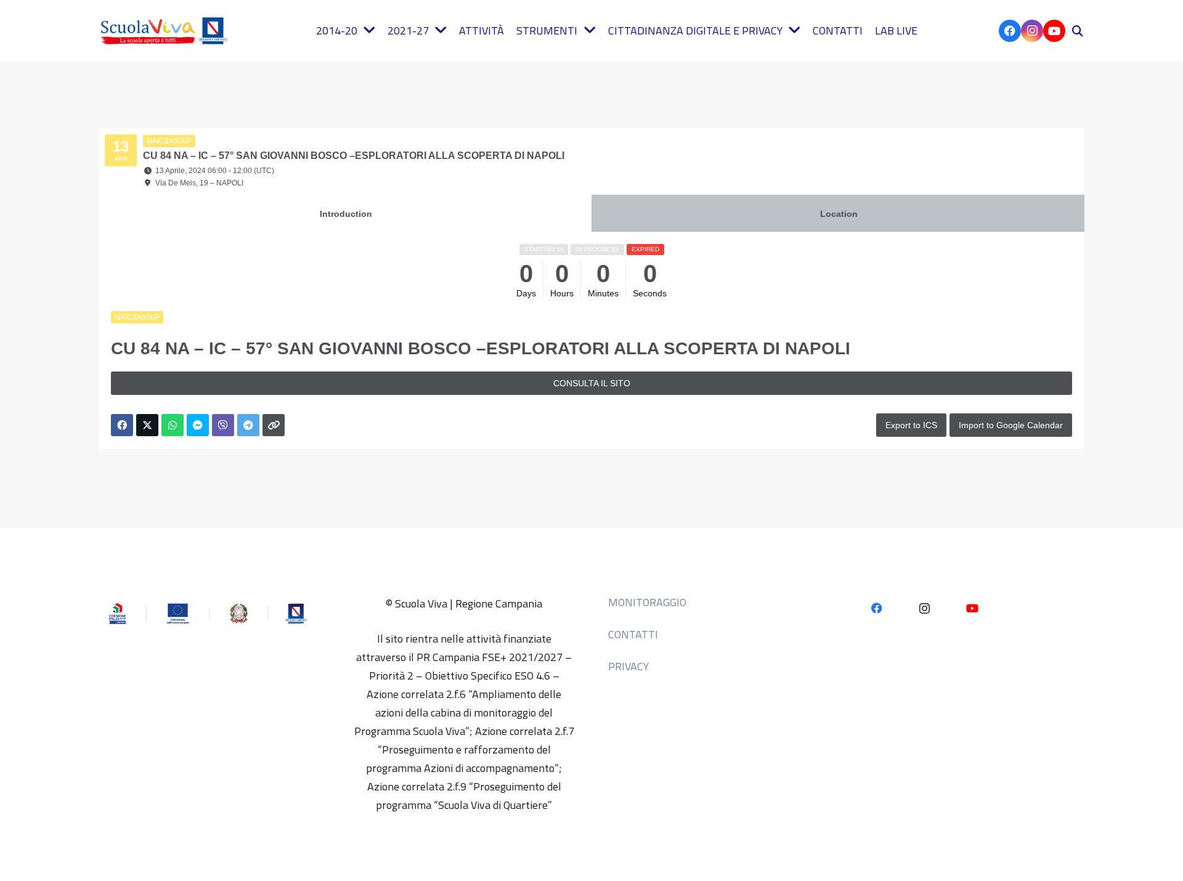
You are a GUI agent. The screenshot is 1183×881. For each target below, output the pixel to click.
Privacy (628, 666)
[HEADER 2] (166, 31)
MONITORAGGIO (647, 602)
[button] (1077, 30)
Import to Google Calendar (1011, 425)
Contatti (633, 634)
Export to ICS (911, 425)
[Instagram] (1032, 31)
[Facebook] (1010, 31)
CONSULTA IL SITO (591, 383)
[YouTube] (1054, 31)
